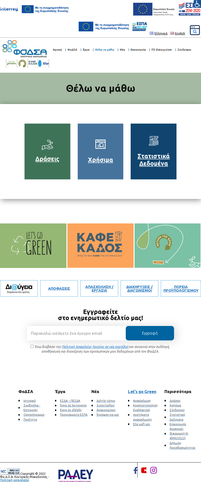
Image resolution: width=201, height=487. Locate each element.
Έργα (86, 49)
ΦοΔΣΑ (72, 49)
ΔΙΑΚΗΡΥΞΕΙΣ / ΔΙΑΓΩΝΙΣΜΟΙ (139, 288)
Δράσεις (47, 158)
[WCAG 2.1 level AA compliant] (10, 473)
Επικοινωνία (138, 49)
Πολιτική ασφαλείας (14, 480)
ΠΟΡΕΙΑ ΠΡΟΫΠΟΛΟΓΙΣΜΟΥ (181, 288)
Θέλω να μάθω (104, 49)
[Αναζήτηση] (195, 30)
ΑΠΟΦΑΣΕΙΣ (59, 288)
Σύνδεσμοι (184, 49)
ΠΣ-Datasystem (161, 49)
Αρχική (57, 49)
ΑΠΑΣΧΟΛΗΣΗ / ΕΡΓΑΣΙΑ (99, 288)
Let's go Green (142, 391)
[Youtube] (145, 470)
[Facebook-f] (135, 470)
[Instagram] (153, 470)
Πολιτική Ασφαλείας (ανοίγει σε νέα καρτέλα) (95, 347)
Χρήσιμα (100, 159)
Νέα (122, 49)
